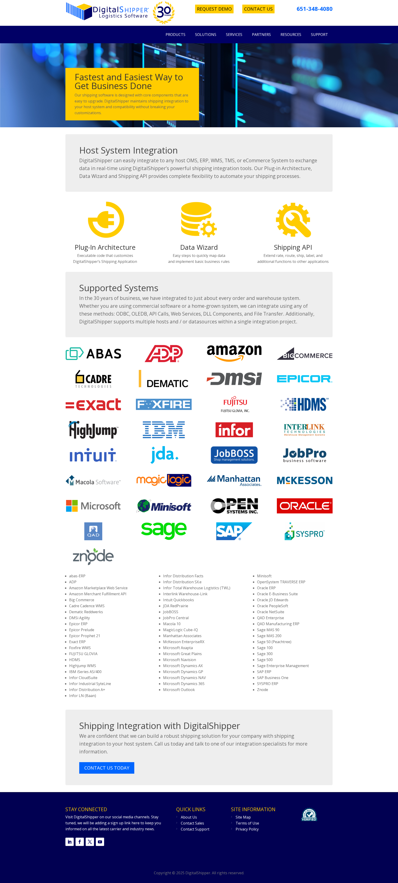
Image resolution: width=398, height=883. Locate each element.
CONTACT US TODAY (106, 768)
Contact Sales (192, 823)
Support (319, 34)
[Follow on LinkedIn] (69, 842)
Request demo (214, 9)
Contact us (258, 9)
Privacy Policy (247, 829)
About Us (189, 817)
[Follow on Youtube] (100, 842)
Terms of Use (247, 823)
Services (234, 34)
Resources (291, 34)
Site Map (243, 817)
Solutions (205, 34)
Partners (261, 34)
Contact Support (195, 829)
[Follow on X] (90, 842)
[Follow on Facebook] (80, 842)
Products (175, 34)
